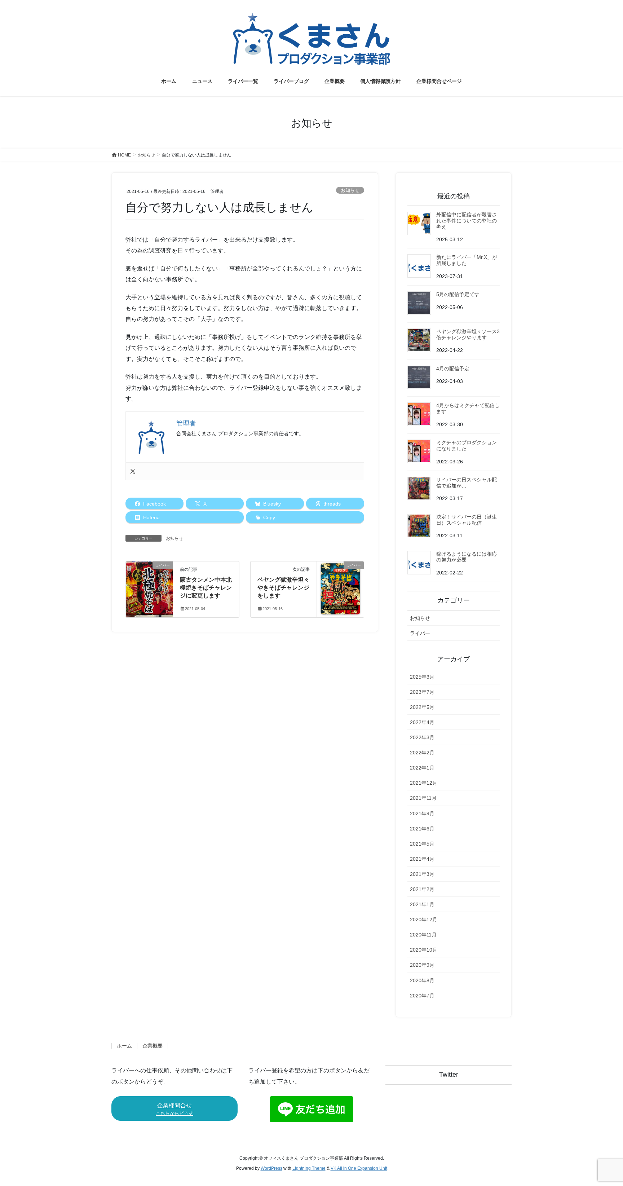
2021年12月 (423, 783)
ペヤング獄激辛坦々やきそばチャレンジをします (283, 588)
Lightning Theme (309, 1168)
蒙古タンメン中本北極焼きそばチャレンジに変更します (206, 588)
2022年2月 (422, 752)
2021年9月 (422, 813)
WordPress (271, 1168)
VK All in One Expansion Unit (359, 1168)
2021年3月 (422, 874)
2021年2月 (422, 889)
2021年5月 (422, 844)
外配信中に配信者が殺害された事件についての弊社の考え (466, 221)
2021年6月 (422, 829)
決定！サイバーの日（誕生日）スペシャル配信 (466, 520)
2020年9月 (422, 965)
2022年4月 (422, 722)
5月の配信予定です (458, 294)
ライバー (420, 633)
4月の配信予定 (452, 368)
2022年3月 (422, 737)
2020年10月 (423, 950)
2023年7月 (422, 692)
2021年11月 (423, 798)
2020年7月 (422, 995)
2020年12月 (423, 919)
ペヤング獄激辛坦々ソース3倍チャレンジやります (468, 334)
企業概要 (152, 1046)
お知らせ (350, 190)
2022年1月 (422, 768)
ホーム (124, 1046)
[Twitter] (132, 471)
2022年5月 (422, 707)
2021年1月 (422, 904)
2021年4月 (422, 859)
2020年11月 (423, 935)
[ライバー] (149, 588)
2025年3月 (422, 677)
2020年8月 (422, 980)
